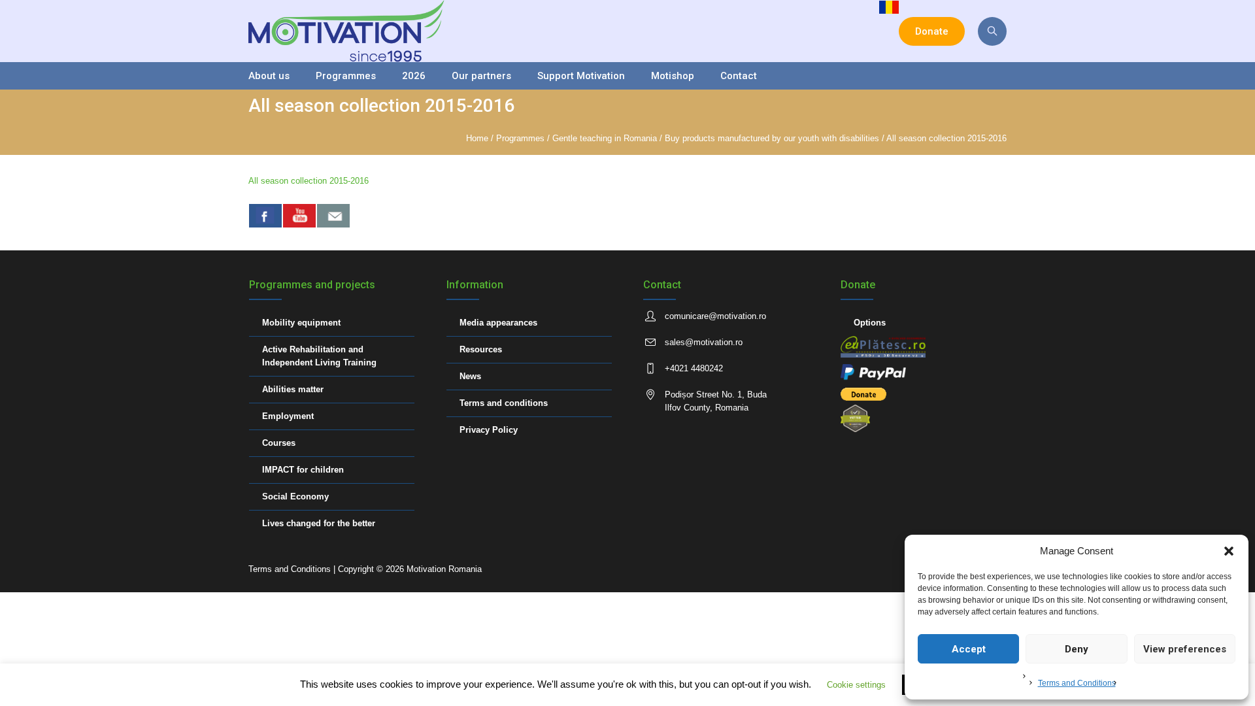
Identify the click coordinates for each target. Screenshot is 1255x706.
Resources (481, 349)
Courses (278, 443)
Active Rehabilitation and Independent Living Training (319, 356)
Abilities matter (293, 389)
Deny (1076, 649)
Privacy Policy (489, 430)
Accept (969, 649)
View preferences (1184, 649)
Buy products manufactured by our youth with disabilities (772, 138)
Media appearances (498, 323)
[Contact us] (333, 215)
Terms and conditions (504, 403)
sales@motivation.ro (704, 342)
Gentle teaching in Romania (604, 138)
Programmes (520, 138)
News (470, 376)
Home (477, 138)
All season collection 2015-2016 (308, 181)
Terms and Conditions (1077, 683)
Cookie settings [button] (856, 685)
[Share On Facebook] (265, 215)
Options (870, 323)
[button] (1228, 551)
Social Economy (295, 496)
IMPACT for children (303, 470)
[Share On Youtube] (299, 215)
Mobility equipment (301, 323)
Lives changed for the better (318, 523)
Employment (288, 416)
